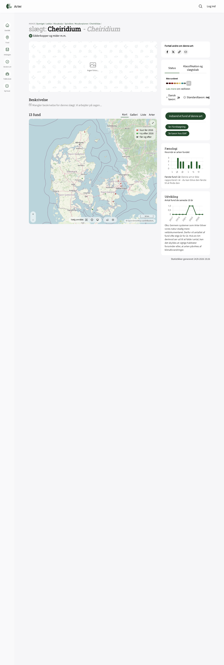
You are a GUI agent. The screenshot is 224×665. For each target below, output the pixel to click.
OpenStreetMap (135, 220)
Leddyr (50, 23)
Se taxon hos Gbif (177, 133)
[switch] (86, 220)
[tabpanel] (185, 90)
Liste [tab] (143, 115)
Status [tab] (172, 68)
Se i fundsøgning (177, 127)
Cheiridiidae (96, 23)
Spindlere (70, 23)
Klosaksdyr (59, 23)
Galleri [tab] (134, 115)
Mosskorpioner (82, 23)
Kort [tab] (124, 114)
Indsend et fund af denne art (185, 116)
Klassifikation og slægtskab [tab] (193, 68)
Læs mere (171, 89)
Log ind (211, 6)
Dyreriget (41, 23)
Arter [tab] (152, 115)
